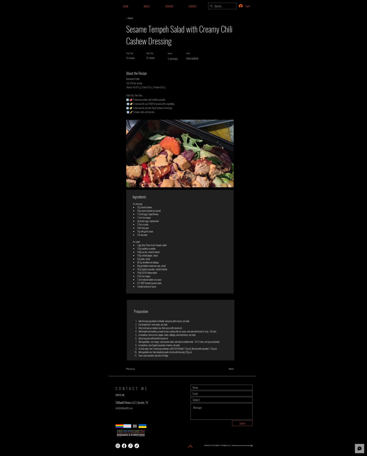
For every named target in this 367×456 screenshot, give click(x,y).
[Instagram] (118, 446)
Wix (251, 445)
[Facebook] (124, 446)
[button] (169, 6)
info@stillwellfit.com (124, 408)
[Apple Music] (130, 446)
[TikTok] (136, 446)
